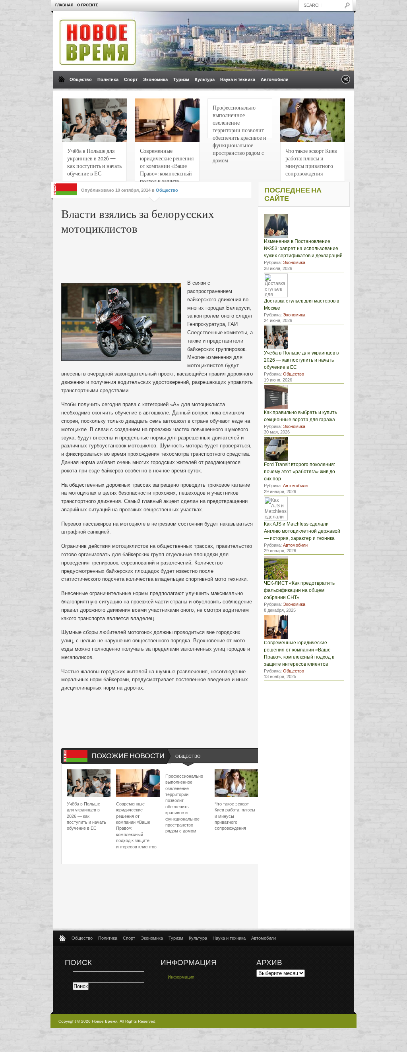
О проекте (87, 5)
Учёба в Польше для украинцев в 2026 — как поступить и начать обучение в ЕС (94, 162)
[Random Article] (345, 81)
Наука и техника (237, 79)
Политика (107, 79)
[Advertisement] (182, 255)
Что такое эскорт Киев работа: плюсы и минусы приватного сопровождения (311, 162)
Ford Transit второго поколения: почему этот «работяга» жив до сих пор (299, 472)
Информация (181, 977)
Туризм (181, 79)
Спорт (131, 79)
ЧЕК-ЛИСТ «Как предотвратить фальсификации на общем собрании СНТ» (299, 590)
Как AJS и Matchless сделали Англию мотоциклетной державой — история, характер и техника (302, 531)
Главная (64, 5)
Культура (205, 79)
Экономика (155, 79)
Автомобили (275, 79)
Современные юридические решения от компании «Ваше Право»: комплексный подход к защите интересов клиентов (167, 164)
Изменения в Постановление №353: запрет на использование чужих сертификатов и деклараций (303, 248)
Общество (81, 79)
